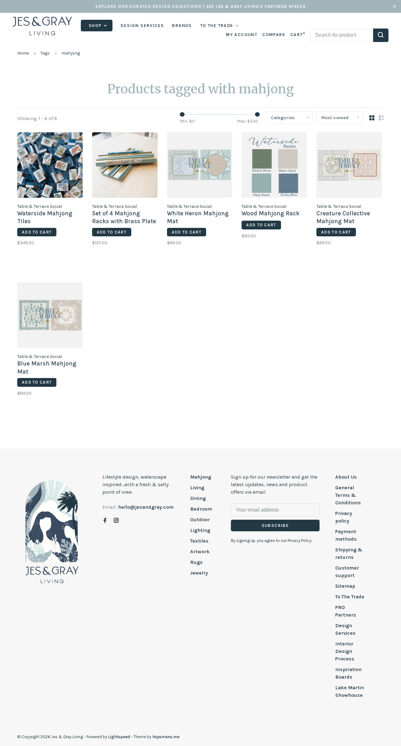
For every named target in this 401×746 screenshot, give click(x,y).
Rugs (196, 562)
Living (197, 488)
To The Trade (349, 597)
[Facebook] (104, 521)
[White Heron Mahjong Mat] (199, 166)
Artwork (200, 551)
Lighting (200, 530)
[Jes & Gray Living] (52, 531)
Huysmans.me (166, 736)
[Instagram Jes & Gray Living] (116, 521)
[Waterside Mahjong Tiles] (50, 166)
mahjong (70, 53)
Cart (297, 34)
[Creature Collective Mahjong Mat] (349, 166)
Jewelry (199, 573)
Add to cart (37, 232)
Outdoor (200, 520)
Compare (273, 34)
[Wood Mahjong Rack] (274, 166)
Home (23, 53)
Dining (198, 498)
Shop (96, 25)
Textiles (199, 541)
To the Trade (216, 25)
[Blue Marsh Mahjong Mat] (50, 316)
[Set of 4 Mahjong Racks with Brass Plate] (125, 166)
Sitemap (345, 586)
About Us (346, 477)
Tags (45, 53)
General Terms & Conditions (348, 495)
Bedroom (201, 509)
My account (241, 34)
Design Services (142, 25)
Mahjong (200, 477)
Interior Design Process (344, 651)
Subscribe (275, 525)
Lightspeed (119, 736)
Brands (182, 25)
